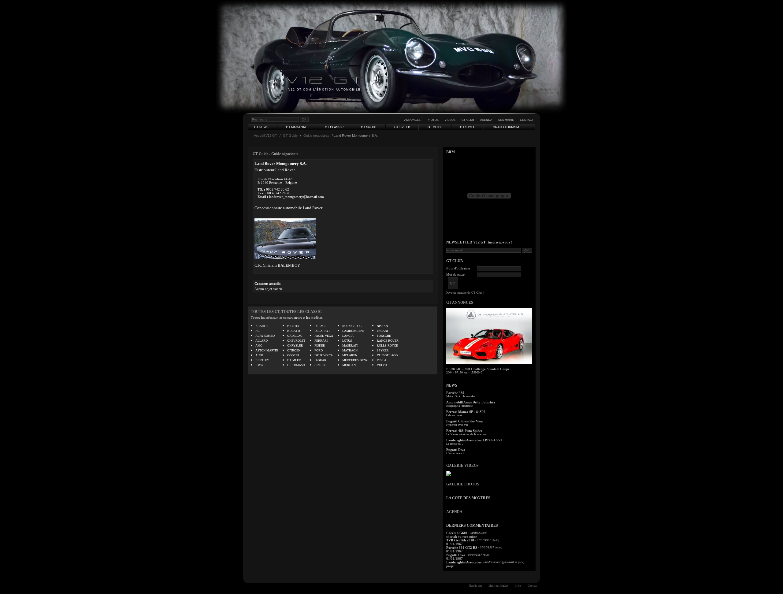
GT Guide (435, 127)
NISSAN (382, 326)
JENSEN (319, 365)
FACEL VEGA (323, 335)
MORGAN (349, 365)
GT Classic (334, 127)
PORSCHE (384, 335)
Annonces (412, 119)
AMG (258, 345)
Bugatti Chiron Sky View (464, 421)
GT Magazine (296, 127)
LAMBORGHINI (353, 330)
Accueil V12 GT (265, 135)
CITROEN (293, 350)
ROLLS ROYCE (387, 345)
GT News (261, 127)
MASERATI (350, 345)
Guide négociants (316, 135)
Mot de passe (455, 274)
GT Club (468, 119)
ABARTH (261, 326)
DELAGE (320, 326)
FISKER (319, 345)
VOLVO (382, 365)
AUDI (259, 355)
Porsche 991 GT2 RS (461, 547)
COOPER (293, 355)
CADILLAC (294, 335)
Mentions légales (498, 585)
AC (257, 330)
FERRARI (321, 340)
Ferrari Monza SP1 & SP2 (465, 412)
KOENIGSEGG (352, 326)
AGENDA (454, 512)
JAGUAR (320, 360)
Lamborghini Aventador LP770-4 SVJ (474, 440)
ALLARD (261, 340)
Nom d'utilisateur (458, 268)
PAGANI (382, 330)
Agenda (486, 119)
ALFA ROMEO (265, 335)
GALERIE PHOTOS (462, 484)
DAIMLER (294, 360)
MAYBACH (350, 350)
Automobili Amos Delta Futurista (470, 402)
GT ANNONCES (459, 302)
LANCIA (348, 335)
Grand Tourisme (507, 127)
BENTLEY (262, 360)
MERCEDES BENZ (355, 360)
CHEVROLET (296, 340)
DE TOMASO (296, 365)
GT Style (467, 127)
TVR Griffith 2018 (460, 540)
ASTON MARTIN (266, 350)
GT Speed (402, 127)
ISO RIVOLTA (323, 355)
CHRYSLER (295, 345)
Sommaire (506, 119)
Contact (527, 119)
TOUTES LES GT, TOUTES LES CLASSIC (286, 312)
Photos (433, 119)
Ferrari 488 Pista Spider (464, 431)
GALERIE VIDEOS (462, 465)
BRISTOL (293, 326)
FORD (318, 350)
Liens (518, 585)
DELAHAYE (322, 330)
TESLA (381, 360)
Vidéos (450, 119)
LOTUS (347, 340)
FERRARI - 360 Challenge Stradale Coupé (478, 369)
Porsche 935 (455, 393)
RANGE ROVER (388, 340)
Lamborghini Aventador (464, 562)
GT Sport (369, 127)
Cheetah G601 (457, 533)
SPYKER (383, 350)
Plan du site (475, 585)
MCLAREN (349, 355)
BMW (259, 365)
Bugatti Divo (455, 449)
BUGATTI (293, 330)
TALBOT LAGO (387, 355)
